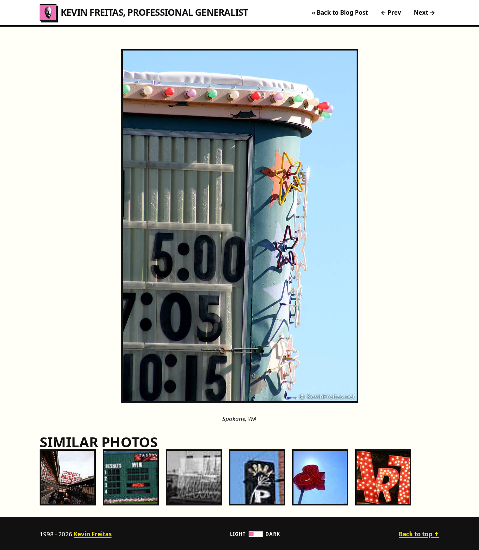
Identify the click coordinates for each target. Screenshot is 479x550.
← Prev (390, 12)
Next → (424, 12)
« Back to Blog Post (340, 12)
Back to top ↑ (419, 534)
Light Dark (255, 534)
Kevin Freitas (93, 534)
